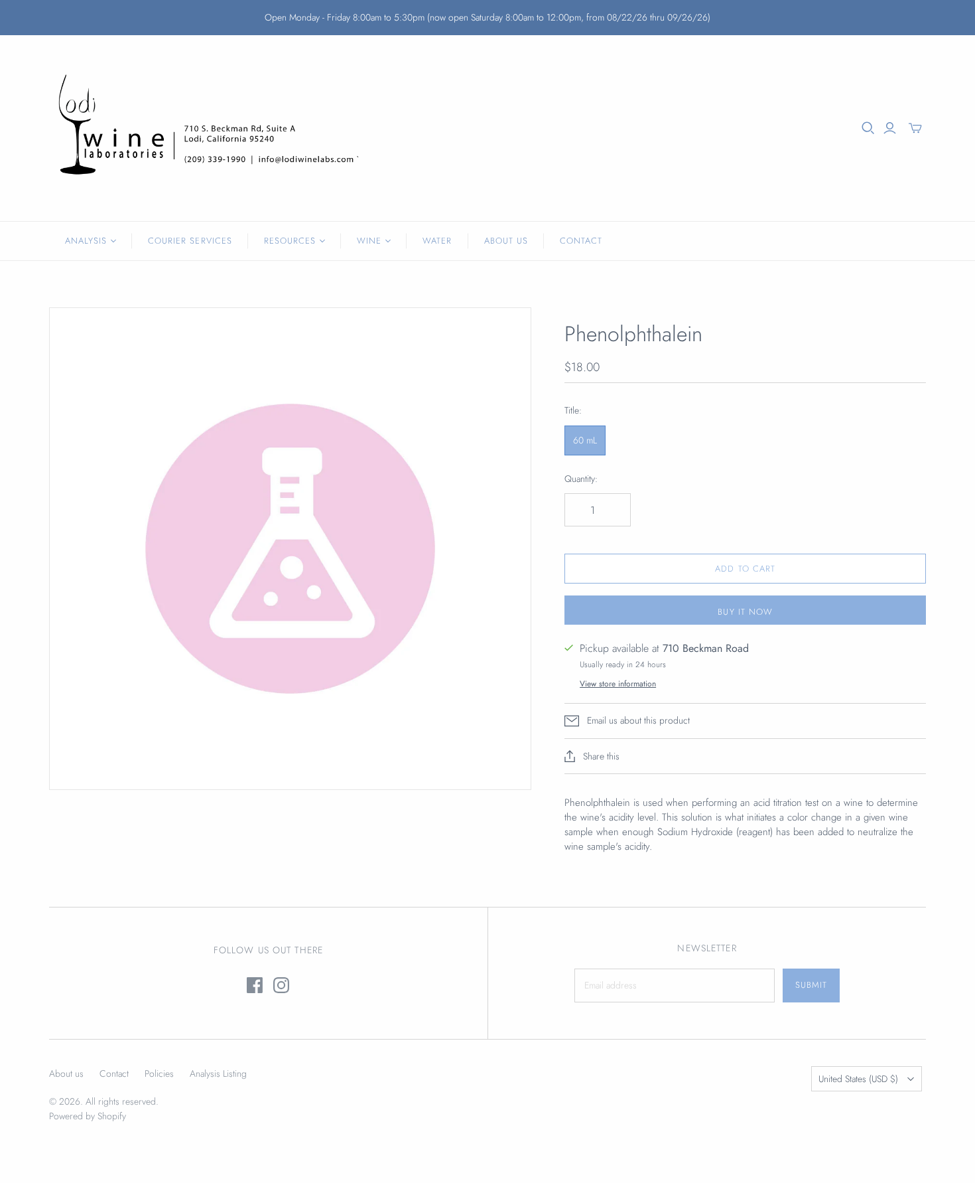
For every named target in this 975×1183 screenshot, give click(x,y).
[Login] (890, 128)
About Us (506, 240)
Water (437, 240)
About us (66, 1073)
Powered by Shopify (87, 1116)
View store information (618, 684)
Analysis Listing (218, 1073)
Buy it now (745, 611)
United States (858, 1078)
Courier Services (190, 240)
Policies (159, 1073)
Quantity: (581, 479)
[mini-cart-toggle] (915, 128)
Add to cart (745, 568)
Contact (581, 240)
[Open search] (868, 128)
